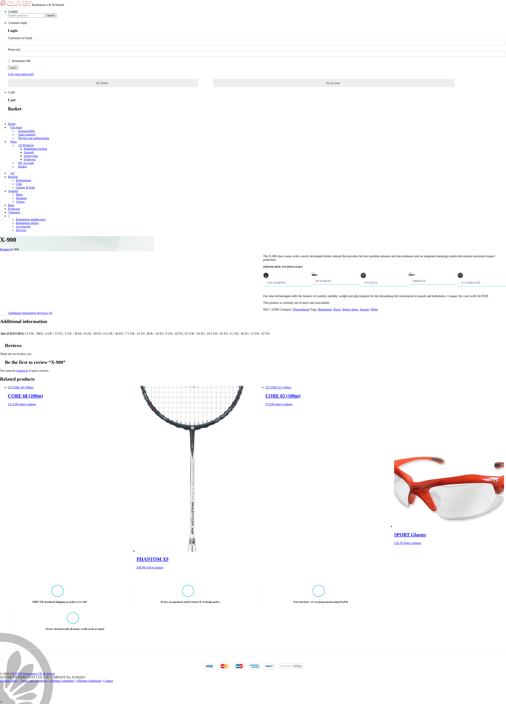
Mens (19, 194)
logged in (22, 370)
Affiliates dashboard (88, 680)
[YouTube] (1, 695)
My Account (333, 82)
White (374, 309)
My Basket (102, 82)
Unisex (20, 201)
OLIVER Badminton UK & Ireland (32, 673)
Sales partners (26, 134)
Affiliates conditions (61, 680)
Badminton (325, 309)
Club (19, 184)
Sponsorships (26, 131)
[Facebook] (1, 684)
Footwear (30, 159)
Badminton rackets (35, 148)
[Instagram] (1, 691)
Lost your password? (21, 74)
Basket (22, 166)
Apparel (29, 152)
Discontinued (301, 309)
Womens (21, 198)
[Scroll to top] (1, 698)
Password (14, 49)
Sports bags (31, 156)
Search (51, 15)
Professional (23, 180)
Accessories (23, 226)
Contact (108, 680)
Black (337, 309)
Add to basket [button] (154, 567)
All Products (26, 145)
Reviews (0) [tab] (44, 313)
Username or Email (20, 38)
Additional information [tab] (22, 313)
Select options (27, 404)
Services (21, 230)
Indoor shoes (350, 309)
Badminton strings (27, 223)
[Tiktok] (1, 688)
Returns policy (9, 680)
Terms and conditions (33, 680)
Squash (364, 309)
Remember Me (21, 61)
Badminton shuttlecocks (31, 219)
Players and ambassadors (33, 138)
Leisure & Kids (25, 187)
